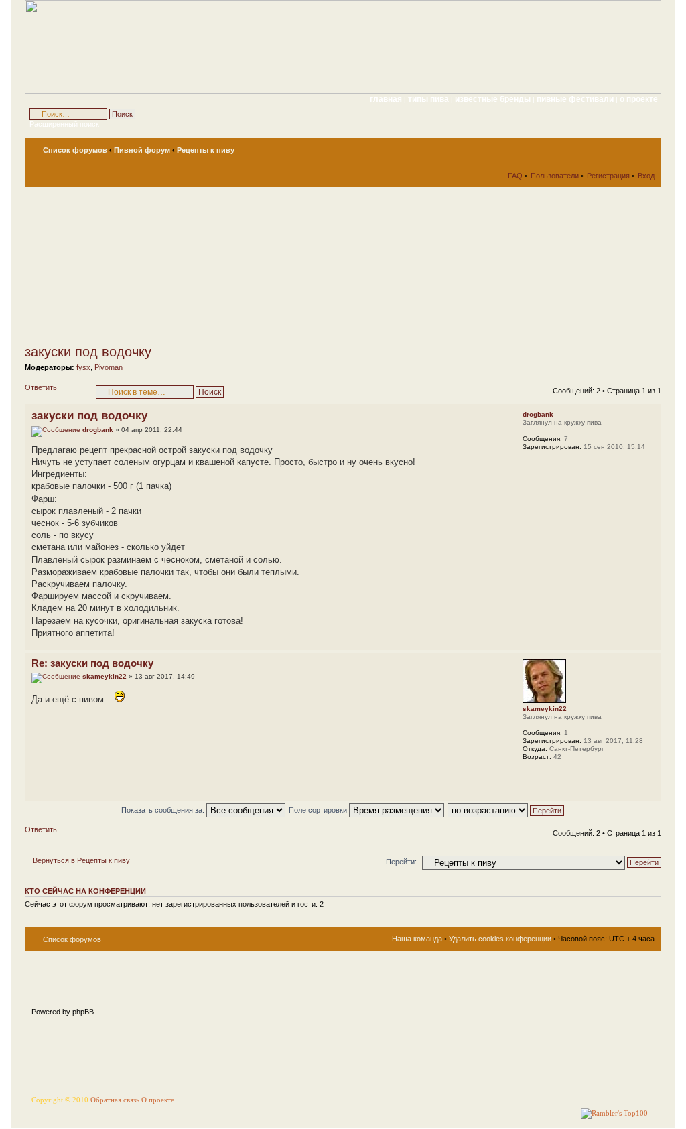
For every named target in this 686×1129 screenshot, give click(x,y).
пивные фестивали (576, 99)
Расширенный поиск (64, 124)
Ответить (41, 387)
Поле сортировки (319, 810)
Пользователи (555, 176)
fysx (83, 367)
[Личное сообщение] (532, 464)
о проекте (639, 99)
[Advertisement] (145, 265)
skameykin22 (104, 676)
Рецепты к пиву (205, 150)
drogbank (97, 430)
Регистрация (608, 176)
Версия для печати (624, 147)
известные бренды (494, 99)
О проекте (157, 1100)
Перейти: (401, 862)
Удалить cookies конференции (500, 939)
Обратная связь (114, 1100)
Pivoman (108, 367)
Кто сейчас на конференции (85, 891)
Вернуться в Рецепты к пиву (81, 860)
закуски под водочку (88, 351)
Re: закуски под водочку (92, 663)
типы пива (429, 99)
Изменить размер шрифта (645, 147)
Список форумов (75, 150)
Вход (646, 176)
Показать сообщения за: (163, 810)
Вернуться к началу (651, 643)
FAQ (515, 176)
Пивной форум (142, 150)
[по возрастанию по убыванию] (506, 810)
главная (386, 99)
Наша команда (417, 939)
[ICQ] (546, 774)
